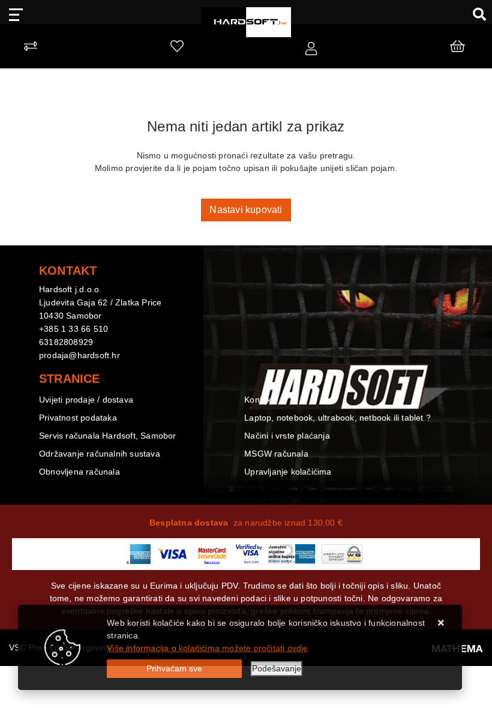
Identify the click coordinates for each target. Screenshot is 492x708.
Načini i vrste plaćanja (287, 435)
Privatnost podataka (78, 417)
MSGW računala (276, 453)
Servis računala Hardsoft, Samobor (107, 435)
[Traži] (475, 14)
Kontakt (259, 399)
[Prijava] (311, 49)
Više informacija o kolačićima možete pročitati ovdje (207, 648)
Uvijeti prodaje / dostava (86, 399)
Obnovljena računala (79, 471)
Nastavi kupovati (245, 210)
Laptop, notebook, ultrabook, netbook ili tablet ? (337, 417)
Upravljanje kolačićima (287, 471)
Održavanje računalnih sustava (99, 453)
